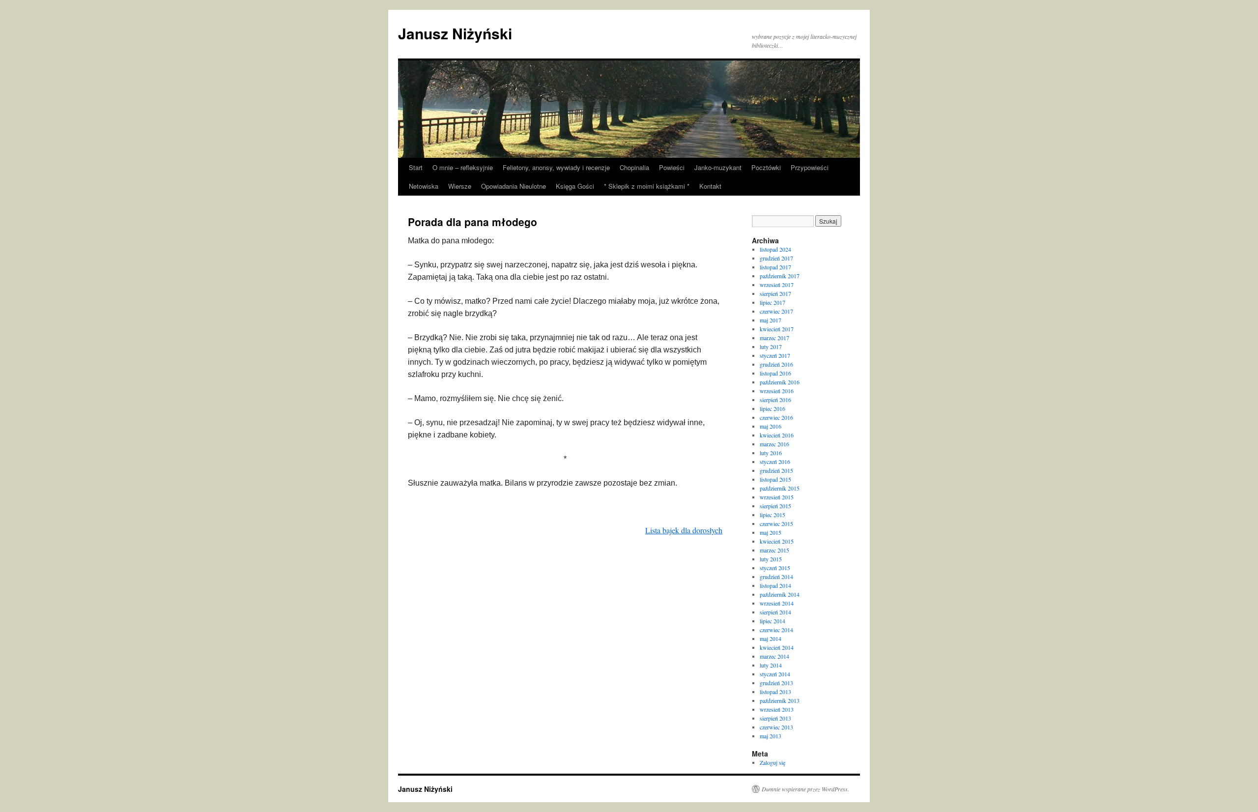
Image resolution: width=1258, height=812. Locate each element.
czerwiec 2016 (776, 417)
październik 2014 (780, 594)
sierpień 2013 (775, 718)
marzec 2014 (774, 656)
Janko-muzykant (718, 167)
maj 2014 (770, 638)
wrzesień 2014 (777, 603)
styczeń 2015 (775, 568)
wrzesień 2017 (777, 285)
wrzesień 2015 (777, 497)
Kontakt (710, 186)
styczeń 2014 (775, 674)
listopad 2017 (775, 267)
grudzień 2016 (776, 364)
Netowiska (423, 186)
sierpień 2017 (775, 293)
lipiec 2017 (772, 302)
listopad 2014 (775, 585)
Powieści (672, 167)
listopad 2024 (775, 249)
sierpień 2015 (775, 506)
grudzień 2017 (776, 258)
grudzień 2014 (776, 576)
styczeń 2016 (775, 461)
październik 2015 (780, 488)
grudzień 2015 (776, 470)
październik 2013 (780, 700)
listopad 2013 (775, 692)
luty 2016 (771, 453)
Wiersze (459, 186)
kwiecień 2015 (777, 541)
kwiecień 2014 (777, 647)
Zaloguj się (772, 762)
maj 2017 (770, 320)
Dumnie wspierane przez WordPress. (805, 789)
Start (416, 167)
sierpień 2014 (775, 612)
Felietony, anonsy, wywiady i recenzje (556, 167)
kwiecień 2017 (777, 329)
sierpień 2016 (775, 400)
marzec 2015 (774, 550)
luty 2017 (771, 346)
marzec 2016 (774, 444)
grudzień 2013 (776, 683)
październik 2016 (780, 382)
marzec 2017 (774, 338)
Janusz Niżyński (455, 33)
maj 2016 (770, 426)
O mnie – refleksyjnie (462, 167)
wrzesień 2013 (777, 709)
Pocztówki (766, 167)
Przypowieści (810, 167)
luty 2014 (771, 665)
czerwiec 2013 (776, 727)
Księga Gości (575, 186)
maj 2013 (770, 736)
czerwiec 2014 (776, 630)
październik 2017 (780, 276)
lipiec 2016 (772, 408)
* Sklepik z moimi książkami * (646, 186)
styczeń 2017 (775, 355)
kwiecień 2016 (777, 435)
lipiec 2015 (772, 515)
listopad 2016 (775, 373)
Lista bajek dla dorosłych (683, 530)
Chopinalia (634, 167)
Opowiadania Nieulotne (513, 186)
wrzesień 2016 (777, 391)
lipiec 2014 (772, 621)
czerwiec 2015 (776, 523)
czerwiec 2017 (776, 311)
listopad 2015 (775, 479)
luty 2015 (771, 559)
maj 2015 (770, 532)
